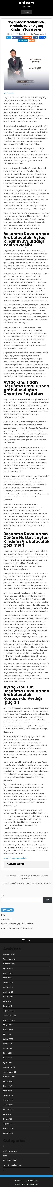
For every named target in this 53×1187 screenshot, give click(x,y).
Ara (2, 895)
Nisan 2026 (8, 973)
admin (12, 34)
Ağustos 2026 (9, 954)
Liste (3, 915)
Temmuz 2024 (9, 1072)
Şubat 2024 (8, 1095)
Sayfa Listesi (6, 919)
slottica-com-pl (10, 1151)
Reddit (29, 37)
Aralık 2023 (8, 1105)
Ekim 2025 (7, 1001)
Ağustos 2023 (9, 1123)
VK (37, 37)
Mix (33, 41)
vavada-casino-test (12, 1165)
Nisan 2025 (8, 1029)
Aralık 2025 (8, 992)
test (5, 1155)
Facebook (18, 37)
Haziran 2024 (9, 1076)
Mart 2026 (7, 978)
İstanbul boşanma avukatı (15, 858)
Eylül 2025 (7, 1006)
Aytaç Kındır (9, 93)
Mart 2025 (7, 1034)
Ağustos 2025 (9, 1011)
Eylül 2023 (7, 1119)
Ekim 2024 (7, 1058)
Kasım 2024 (8, 1053)
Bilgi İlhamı (26, 3)
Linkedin (24, 41)
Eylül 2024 (7, 1062)
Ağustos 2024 (9, 1067)
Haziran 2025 (9, 1020)
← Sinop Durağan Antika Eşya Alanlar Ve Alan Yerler (27, 883)
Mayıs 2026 (8, 968)
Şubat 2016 (8, 1133)
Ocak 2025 (8, 1043)
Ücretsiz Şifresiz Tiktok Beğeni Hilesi (16, 928)
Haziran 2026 (9, 963)
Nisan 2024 (8, 1086)
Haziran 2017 (8, 1128)
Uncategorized (40, 34)
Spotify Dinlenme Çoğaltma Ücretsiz (17, 923)
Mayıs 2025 (8, 1025)
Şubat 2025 (8, 1039)
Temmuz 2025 (9, 1015)
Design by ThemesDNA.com (26, 1184)
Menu (28, 12)
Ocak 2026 (8, 987)
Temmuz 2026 (9, 959)
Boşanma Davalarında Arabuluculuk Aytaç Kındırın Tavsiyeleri (26, 26)
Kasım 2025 (8, 996)
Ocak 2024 (8, 1100)
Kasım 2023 (8, 1109)
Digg (44, 37)
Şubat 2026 (8, 982)
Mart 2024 (7, 1091)
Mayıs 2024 (8, 1081)
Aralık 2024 (8, 1048)
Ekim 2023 (7, 1114)
